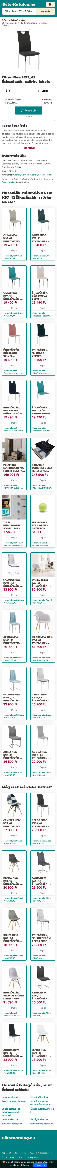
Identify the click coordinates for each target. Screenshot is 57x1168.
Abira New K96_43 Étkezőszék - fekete (40, 997)
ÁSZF (32, 1152)
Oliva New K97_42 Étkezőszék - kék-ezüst (40, 239)
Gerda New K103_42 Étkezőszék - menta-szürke (12, 641)
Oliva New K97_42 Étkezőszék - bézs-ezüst (11, 239)
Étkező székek (45, 174)
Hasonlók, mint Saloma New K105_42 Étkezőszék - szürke (14, 603)
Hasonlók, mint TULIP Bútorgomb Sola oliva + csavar (14, 545)
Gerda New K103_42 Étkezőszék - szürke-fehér (41, 824)
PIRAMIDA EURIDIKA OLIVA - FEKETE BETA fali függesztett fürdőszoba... (14, 471)
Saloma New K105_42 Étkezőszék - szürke (11, 584)
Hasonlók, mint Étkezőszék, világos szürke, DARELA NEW (13, 1016)
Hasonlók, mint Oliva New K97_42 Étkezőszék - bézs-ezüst (14, 258)
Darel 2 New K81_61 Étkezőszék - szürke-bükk (41, 584)
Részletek (26, 1165)
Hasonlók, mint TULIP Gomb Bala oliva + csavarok (41, 545)
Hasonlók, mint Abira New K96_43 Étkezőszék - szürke (41, 901)
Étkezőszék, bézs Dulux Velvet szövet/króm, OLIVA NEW (41, 299)
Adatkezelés (44, 1152)
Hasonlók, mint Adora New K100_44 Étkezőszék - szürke (41, 775)
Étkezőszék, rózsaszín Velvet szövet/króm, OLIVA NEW (12, 356)
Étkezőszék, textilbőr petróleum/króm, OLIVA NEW (44, 412)
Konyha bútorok (29, 174)
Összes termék (9, 1157)
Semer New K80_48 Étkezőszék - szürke (11, 939)
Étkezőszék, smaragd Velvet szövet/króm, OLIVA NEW (41, 356)
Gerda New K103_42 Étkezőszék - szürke (40, 699)
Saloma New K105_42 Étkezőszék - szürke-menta (12, 699)
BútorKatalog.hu (18, 4)
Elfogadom (40, 1165)
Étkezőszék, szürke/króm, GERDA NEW (41, 938)
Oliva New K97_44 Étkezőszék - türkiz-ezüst (12, 297)
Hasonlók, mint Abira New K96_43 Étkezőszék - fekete (41, 1016)
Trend (21, 1157)
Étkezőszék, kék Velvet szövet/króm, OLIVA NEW (12, 412)
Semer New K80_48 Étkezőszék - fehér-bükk (40, 1054)
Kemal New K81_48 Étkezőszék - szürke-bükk (12, 882)
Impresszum (20, 1152)
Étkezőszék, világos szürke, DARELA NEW (14, 995)
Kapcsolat (6, 1152)
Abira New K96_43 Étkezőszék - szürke (40, 882)
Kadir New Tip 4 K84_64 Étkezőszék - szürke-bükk (42, 641)
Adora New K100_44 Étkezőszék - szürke (40, 756)
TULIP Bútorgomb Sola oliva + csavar (11, 526)
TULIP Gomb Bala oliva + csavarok (40, 525)
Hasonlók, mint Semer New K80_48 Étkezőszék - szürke (13, 958)
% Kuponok (33, 1157)
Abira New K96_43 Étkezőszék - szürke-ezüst (12, 756)
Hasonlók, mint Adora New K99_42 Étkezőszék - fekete (13, 1073)
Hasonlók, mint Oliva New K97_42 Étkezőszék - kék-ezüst (42, 258)
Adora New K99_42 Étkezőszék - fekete (11, 1054)
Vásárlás (31, 110)
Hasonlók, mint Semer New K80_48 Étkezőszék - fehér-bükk (42, 1073)
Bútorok (16, 174)
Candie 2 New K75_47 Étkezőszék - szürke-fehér (12, 824)
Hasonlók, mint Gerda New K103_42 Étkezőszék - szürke (41, 718)
